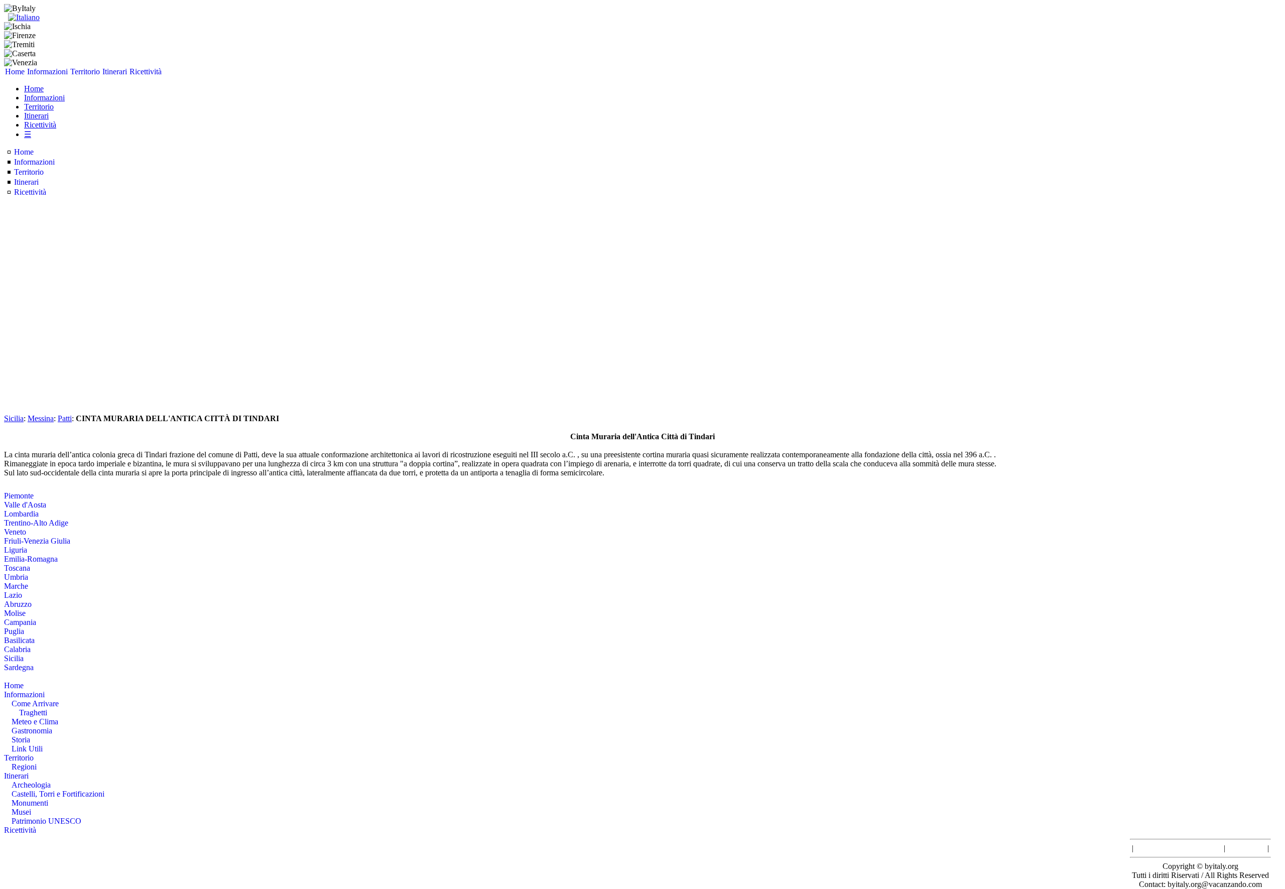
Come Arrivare (35, 703)
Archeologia (31, 785)
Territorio (85, 71)
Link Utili (27, 748)
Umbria (16, 577)
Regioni (24, 767)
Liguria (15, 550)
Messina (41, 418)
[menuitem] (15, 71)
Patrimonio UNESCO (46, 821)
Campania (20, 622)
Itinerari (114, 71)
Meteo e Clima (35, 721)
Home (15, 71)
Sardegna (19, 667)
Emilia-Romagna (31, 559)
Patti (65, 418)
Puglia (14, 631)
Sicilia (14, 418)
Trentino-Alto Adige (36, 523)
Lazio (13, 595)
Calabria (17, 649)
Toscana (17, 568)
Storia (21, 739)
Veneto (15, 532)
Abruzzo (18, 604)
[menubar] (83, 71)
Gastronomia (32, 730)
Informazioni (47, 71)
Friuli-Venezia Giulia (37, 541)
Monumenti (30, 803)
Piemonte (19, 495)
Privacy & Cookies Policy (1178, 848)
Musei (21, 812)
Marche (16, 586)
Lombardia (21, 514)
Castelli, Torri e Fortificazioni (58, 794)
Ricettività (146, 71)
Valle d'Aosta (25, 504)
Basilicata (19, 640)
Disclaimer (1246, 848)
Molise (15, 613)
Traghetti (33, 712)
